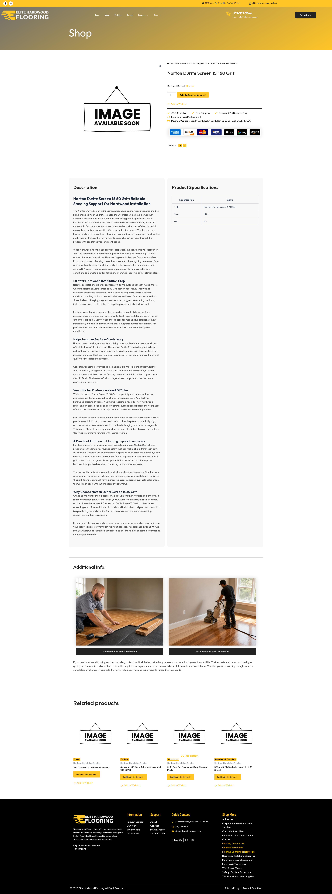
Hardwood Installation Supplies (190, 63)
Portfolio (118, 15)
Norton (190, 86)
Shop (156, 15)
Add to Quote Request (193, 95)
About (107, 15)
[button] (160, 66)
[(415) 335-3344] (228, 14)
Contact (130, 15)
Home (97, 15)
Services (141, 15)
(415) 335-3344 (242, 13)
